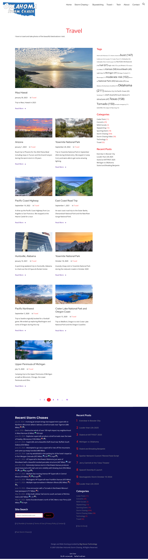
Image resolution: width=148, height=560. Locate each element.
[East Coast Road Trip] (74, 178)
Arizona (19, 142)
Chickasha (126, 59)
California (101, 59)
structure (103, 99)
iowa (102, 69)
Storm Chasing (81, 4)
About (126, 4)
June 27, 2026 (20, 442)
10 (67, 400)
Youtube (29, 523)
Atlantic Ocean (115, 55)
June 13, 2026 (20, 479)
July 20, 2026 (19, 422)
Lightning (101, 73)
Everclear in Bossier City (106, 154)
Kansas (110, 69)
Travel (109, 4)
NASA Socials (102, 125)
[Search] (144, 4)
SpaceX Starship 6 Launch (90, 470)
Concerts (100, 122)
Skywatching (97, 4)
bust (126, 55)
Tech (118, 4)
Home (69, 4)
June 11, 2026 (20, 482)
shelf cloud (111, 95)
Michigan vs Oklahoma (105, 163)
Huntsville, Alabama (25, 256)
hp (118, 65)
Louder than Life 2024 (89, 484)
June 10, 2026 (20, 488)
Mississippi (101, 77)
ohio (115, 86)
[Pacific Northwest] (33, 286)
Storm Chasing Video (105, 136)
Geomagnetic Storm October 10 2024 (95, 477)
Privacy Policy (51, 523)
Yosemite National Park (67, 142)
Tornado (105, 104)
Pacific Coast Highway (27, 200)
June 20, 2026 (20, 465)
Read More (19, 108)
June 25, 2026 (20, 448)
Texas (117, 99)
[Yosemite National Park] (74, 119)
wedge (108, 108)
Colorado (101, 62)
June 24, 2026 (20, 453)
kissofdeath (124, 69)
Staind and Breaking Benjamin (108, 165)
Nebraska (120, 81)
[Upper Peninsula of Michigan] (33, 342)
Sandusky (101, 95)
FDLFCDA (121, 62)
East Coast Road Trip (66, 200)
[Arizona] (33, 119)
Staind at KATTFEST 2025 (106, 160)
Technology (101, 139)
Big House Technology (88, 544)
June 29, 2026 (20, 436)
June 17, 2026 (20, 474)
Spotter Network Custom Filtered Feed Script (99, 456)
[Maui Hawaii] (54, 49)
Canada (108, 59)
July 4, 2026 (19, 430)
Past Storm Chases (23, 532)
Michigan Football (124, 73)
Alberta (99, 55)
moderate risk (117, 77)
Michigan (111, 72)
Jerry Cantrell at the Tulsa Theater (94, 463)
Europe (112, 62)
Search (48, 515)
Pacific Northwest (24, 308)
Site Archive (81, 526)
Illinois (124, 65)
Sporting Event (102, 131)
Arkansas (106, 55)
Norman (108, 86)
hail (104, 65)
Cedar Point (116, 59)
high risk (112, 65)
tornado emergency (121, 104)
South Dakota (123, 95)
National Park (106, 81)
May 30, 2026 (20, 494)
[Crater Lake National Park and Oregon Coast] (74, 286)
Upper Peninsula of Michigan (30, 364)
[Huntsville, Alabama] (33, 234)
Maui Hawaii (21, 92)
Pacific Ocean (123, 91)
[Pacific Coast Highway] (33, 178)
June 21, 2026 (20, 459)
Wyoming (115, 108)
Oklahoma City (110, 91)
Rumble (21, 523)
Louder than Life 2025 (105, 157)
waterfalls (101, 108)
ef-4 (107, 62)
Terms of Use (39, 523)
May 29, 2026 (20, 500)
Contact (136, 4)
